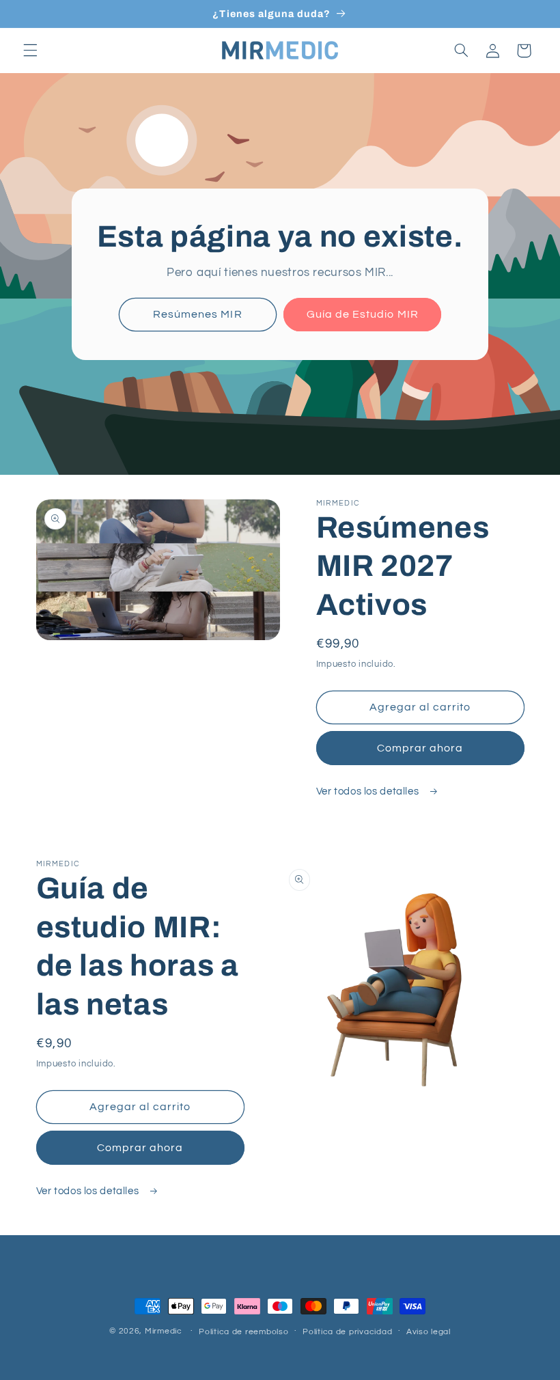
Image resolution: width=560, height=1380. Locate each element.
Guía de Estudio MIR (363, 314)
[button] (30, 50)
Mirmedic (163, 1331)
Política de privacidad (347, 1332)
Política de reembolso (243, 1332)
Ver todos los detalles (369, 791)
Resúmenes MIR (197, 314)
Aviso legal (428, 1332)
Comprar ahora (420, 748)
